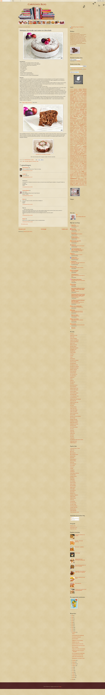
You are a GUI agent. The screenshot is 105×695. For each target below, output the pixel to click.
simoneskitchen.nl (74, 274)
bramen (82, 100)
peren (82, 152)
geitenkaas (76, 116)
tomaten (71, 174)
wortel (71, 183)
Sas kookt (72, 434)
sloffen (77, 166)
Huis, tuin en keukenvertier (76, 306)
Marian (23, 199)
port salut (77, 156)
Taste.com (72, 499)
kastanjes (82, 127)
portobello (81, 156)
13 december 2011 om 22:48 (27, 221)
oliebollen (71, 145)
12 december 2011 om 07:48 (27, 195)
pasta (76, 151)
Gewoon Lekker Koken (74, 389)
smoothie (85, 166)
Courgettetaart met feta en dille (77, 654)
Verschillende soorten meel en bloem (76, 439)
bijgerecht (74, 96)
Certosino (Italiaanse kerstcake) (77, 643)
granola (85, 119)
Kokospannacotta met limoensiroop (78, 645)
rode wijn (71, 161)
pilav (86, 153)
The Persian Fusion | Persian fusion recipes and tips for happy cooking (78, 295)
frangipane (85, 114)
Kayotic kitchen (73, 482)
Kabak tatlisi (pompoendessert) (77, 656)
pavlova (71, 152)
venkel (79, 178)
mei (73, 670)
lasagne (82, 135)
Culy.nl (71, 357)
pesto (74, 153)
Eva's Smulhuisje (73, 386)
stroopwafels (72, 171)
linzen (85, 137)
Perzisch (71, 153)
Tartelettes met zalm (75, 642)
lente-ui (80, 136)
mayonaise (85, 141)
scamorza (81, 164)
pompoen (85, 155)
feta (86, 112)
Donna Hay (72, 462)
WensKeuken (73, 261)
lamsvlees (75, 135)
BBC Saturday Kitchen (74, 454)
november (74, 660)
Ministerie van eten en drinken (75, 416)
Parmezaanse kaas (79, 149)
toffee (79, 173)
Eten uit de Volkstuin (73, 385)
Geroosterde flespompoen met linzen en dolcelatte (80, 566)
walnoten (77, 180)
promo (86, 156)
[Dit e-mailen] (38, 159)
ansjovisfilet (71, 93)
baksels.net (73, 244)
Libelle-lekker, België (73, 410)
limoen (78, 137)
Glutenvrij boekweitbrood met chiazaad (77, 245)
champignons (77, 103)
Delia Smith (72, 457)
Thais (73, 173)
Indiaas (71, 125)
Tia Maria (75, 173)
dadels (75, 109)
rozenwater (81, 162)
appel (75, 93)
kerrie (71, 128)
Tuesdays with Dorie (73, 507)
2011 (72, 630)
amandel (80, 90)
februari (73, 675)
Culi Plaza (72, 354)
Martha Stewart (72, 484)
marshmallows (75, 141)
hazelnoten (75, 124)
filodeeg (71, 113)
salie (71, 164)
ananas (81, 92)
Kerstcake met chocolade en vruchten (43, 154)
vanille (71, 177)
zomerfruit (76, 184)
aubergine (85, 93)
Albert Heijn (72, 336)
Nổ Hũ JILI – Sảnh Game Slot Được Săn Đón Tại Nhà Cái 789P (78, 263)
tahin (78, 172)
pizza (86, 154)
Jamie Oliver (72, 479)
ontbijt (80, 145)
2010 (72, 679)
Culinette (71, 355)
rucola (71, 163)
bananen (85, 94)
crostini (81, 108)
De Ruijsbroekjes (73, 363)
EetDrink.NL (72, 377)
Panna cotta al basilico (75, 258)
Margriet (24, 218)
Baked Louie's (72, 343)
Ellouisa (72, 253)
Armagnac (77, 93)
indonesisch (75, 125)
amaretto (75, 92)
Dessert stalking (73, 460)
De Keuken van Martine (74, 360)
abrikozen (85, 89)
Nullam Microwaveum (74, 422)
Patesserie (72, 430)
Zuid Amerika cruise (73, 527)
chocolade (26, 161)
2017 (72, 620)
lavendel (85, 135)
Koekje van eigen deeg (74, 402)
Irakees (78, 125)
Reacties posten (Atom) (28, 231)
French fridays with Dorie (74, 473)
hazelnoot (72, 124)
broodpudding (81, 101)
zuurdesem (77, 185)
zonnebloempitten (81, 184)
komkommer (84, 132)
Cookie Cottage (73, 352)
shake (80, 165)
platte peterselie (77, 155)
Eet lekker (73, 310)
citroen (81, 105)
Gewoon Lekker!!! (73, 391)
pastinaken (85, 151)
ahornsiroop (76, 90)
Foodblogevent (78, 113)
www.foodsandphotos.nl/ (76, 248)
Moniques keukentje (73, 419)
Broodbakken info (73, 349)
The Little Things (73, 504)
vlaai (76, 179)
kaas (74, 126)
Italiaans (81, 125)
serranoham (71, 165)
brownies (85, 101)
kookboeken (72, 133)
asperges (80, 93)
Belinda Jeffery (72, 456)
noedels (81, 144)
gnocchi (75, 117)
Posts (73, 517)
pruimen (75, 157)
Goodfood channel (73, 476)
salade (83, 163)
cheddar (80, 103)
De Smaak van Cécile (74, 364)
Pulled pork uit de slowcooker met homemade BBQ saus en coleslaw (77, 311)
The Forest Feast (73, 502)
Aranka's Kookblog (73, 338)
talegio (82, 172)
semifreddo (85, 164)
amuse (78, 92)
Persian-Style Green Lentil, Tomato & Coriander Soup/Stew (77, 297)
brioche (85, 100)
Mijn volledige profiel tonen (81, 216)
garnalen (82, 115)
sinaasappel (84, 165)
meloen (71, 142)
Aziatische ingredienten (74, 341)
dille (86, 109)
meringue (78, 142)
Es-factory (72, 383)
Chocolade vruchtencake (76, 637)
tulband (85, 174)
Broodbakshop (72, 350)
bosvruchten (76, 100)
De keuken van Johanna (74, 366)
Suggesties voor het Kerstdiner (77, 640)
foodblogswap (84, 113)
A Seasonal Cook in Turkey (75, 448)
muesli (82, 143)
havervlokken (84, 123)
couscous (80, 107)
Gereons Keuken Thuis (74, 388)
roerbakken (78, 161)
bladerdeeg (72, 98)
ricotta (73, 160)
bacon (78, 94)
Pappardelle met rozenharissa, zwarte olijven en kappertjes (80, 572)
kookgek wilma (74, 257)
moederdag (71, 143)
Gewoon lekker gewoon (74, 392)
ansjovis (85, 92)
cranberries (85, 107)
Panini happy (72, 488)
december (74, 632)
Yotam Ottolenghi (73, 510)
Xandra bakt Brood (73, 441)
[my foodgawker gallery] (78, 83)
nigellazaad (77, 144)
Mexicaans (82, 142)
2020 (72, 615)
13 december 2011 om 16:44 (27, 215)
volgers (86, 179)
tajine (80, 172)
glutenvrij (30, 161)
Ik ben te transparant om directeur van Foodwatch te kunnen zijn (77, 303)
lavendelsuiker (72, 136)
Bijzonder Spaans (73, 346)
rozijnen (85, 162)
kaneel (85, 126)
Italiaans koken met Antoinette (75, 399)
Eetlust (71, 378)
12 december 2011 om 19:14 (27, 204)
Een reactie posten (24, 224)
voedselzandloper (81, 179)
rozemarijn (72, 162)
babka (76, 94)
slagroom (71, 166)
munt (71, 144)
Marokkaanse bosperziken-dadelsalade (78, 324)
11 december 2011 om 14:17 (27, 177)
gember (80, 116)
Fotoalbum (73, 114)
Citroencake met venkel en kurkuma (77, 267)
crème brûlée (72, 108)
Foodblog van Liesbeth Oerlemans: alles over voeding (78, 301)
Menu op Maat (72, 414)
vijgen (85, 178)
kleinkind (71, 131)
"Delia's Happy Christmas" (27, 102)
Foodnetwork (72, 471)
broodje (77, 101)
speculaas (85, 167)
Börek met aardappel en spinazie (76, 254)
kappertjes (72, 127)
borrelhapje (72, 100)
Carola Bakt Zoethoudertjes (76, 279)
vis (74, 179)
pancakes (85, 147)
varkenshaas (77, 177)
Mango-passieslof (74, 271)
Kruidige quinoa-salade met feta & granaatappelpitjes (80, 590)
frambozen (77, 114)
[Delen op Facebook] (41, 159)
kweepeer (71, 135)
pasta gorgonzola (80, 151)
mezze (85, 142)
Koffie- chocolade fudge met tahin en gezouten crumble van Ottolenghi (77, 250)
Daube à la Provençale (75, 291)
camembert (85, 102)
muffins (85, 143)
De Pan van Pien (73, 361)
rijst (75, 160)
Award (74, 94)
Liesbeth (24, 174)
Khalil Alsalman (25, 167)
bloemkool (72, 99)
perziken (85, 152)
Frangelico (81, 114)
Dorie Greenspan (80, 110)
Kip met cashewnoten (75, 241)
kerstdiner (81, 128)
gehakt (71, 116)
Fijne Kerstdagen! (75, 638)
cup (86, 108)
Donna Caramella (73, 371)
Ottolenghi (85, 146)
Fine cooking (72, 465)
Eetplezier (72, 380)
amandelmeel (72, 91)
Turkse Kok (72, 438)
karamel (75, 127)
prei (83, 156)
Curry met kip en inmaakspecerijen (77, 307)
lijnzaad (75, 137)
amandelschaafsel (78, 91)
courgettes (77, 107)
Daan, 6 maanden (75, 647)
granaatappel (84, 118)
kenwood (85, 127)
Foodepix (71, 468)
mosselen (75, 143)
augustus (74, 665)
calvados (77, 102)
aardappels (76, 89)
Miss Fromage (72, 417)
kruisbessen (78, 134)
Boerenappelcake (78, 583)
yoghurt (77, 183)
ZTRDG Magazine (73, 442)
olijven (76, 145)
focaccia (74, 113)
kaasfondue (77, 126)
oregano (78, 146)
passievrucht (72, 151)
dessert (82, 109)
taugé (71, 173)
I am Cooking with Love (74, 396)
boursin (80, 100)
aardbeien (80, 89)
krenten (85, 133)
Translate (78, 60)
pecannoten (76, 152)
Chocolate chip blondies (75, 237)
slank (75, 166)
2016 (72, 622)
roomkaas (81, 161)
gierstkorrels (85, 116)
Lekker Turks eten (73, 408)
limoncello (82, 137)
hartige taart (73, 123)
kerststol (85, 128)
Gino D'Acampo (73, 474)
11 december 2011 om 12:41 (27, 170)
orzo (81, 146)
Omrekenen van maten (74, 424)
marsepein (71, 141)
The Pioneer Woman (73, 505)
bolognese (85, 99)
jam (83, 125)
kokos (71, 132)
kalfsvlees (81, 126)
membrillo (74, 142)
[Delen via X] (40, 159)
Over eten (72, 428)
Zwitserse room (84, 185)
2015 (72, 624)
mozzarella (79, 143)
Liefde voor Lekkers (73, 411)
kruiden (71, 134)
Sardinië (73, 164)
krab (83, 133)
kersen (74, 128)
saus (79, 164)
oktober (73, 662)
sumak (79, 171)
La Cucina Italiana (73, 406)
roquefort (85, 161)
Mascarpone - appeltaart (79, 546)
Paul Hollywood (73, 490)
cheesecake (84, 103)
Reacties (73, 519)
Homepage (43, 229)
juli (73, 667)
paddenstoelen (76, 147)
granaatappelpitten (80, 119)
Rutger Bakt (72, 431)
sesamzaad (76, 165)
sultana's (76, 171)
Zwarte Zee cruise (73, 528)
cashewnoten (72, 103)
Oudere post (65, 229)
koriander (80, 133)
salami (86, 163)
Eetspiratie (73, 327)
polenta (81, 155)
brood (74, 101)
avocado (71, 94)
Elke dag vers (72, 382)
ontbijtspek (85, 145)
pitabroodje (83, 154)
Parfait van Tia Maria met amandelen (78, 648)
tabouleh (75, 172)
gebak (85, 115)
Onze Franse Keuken (74, 427)
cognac (74, 107)
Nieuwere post (21, 229)
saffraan (80, 163)
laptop (79, 135)
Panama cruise (72, 525)
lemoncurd (76, 136)
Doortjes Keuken (74, 236)
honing (78, 124)
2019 (72, 617)
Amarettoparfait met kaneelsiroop (78, 635)
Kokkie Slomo (72, 403)
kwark (86, 134)
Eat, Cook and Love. (73, 374)
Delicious (78, 109)
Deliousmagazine (73, 459)
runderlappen (76, 163)
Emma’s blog (73, 266)
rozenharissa (76, 162)
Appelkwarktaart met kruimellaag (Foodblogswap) (80, 559)
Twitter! (73, 633)
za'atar (80, 183)
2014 (72, 625)
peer (79, 152)
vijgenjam (71, 179)
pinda (71, 154)
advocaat (71, 90)
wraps (74, 183)
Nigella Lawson (72, 487)
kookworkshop (76, 133)
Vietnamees (82, 178)
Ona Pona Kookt (73, 425)
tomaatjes (85, 173)
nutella (86, 144)
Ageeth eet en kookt (73, 335)
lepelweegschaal (84, 136)
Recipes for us (72, 493)
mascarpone (81, 141)
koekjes (82, 131)
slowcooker (81, 166)
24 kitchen (72, 333)
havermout (79, 123)
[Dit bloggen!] (39, 159)
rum (73, 163)
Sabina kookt (72, 433)
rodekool (74, 161)
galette (79, 115)
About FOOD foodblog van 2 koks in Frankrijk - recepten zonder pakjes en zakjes (78, 289)
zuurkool (80, 185)
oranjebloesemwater (73, 146)
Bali (82, 94)
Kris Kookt (72, 405)
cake (23, 161)
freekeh (71, 115)
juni (73, 668)
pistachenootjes (78, 154)
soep (78, 167)
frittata (74, 115)
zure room (73, 185)
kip (86, 129)
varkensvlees (85, 177)
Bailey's (81, 94)
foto (70, 114)
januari (73, 677)
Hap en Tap (73, 225)
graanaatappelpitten (73, 118)
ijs (86, 124)
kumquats (82, 134)
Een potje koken (73, 375)
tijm (77, 173)
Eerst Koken (73, 284)
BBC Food (72, 451)
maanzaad (72, 138)
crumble (84, 108)
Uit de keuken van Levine (76, 240)
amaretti (71, 92)
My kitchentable (73, 485)
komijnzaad (79, 132)
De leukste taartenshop (74, 368)
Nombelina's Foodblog (74, 420)
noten (37, 161)
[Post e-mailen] (36, 159)
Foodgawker (72, 470)
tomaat (82, 173)
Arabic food (72, 449)
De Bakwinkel (72, 358)
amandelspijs (84, 91)
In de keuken (73, 323)
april (73, 672)
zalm (83, 183)
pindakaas (73, 154)
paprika (80, 148)
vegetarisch (73, 178)
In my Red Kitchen (73, 397)
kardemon (78, 127)
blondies (76, 99)
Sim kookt (72, 436)
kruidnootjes (75, 134)
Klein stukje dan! (73, 400)
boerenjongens (80, 99)
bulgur (71, 102)
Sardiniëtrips (76, 164)
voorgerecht (72, 180)
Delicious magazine (73, 369)
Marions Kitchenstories (74, 413)
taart (83, 171)
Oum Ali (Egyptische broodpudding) (78, 653)
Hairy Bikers (72, 477)
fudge (77, 115)
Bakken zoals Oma (73, 344)
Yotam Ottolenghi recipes (74, 512)
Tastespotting (72, 501)
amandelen (85, 90)
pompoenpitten (72, 156)
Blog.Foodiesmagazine (74, 347)
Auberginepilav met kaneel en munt (78, 658)
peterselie (77, 153)
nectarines (73, 144)
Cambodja (81, 102)
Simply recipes (72, 496)
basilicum (71, 95)
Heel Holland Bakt (73, 394)
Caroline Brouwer (25, 190)
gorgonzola (85, 117)
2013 (72, 627)
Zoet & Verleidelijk (74, 270)
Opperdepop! (73, 285)
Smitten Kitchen (73, 498)
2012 (72, 629)
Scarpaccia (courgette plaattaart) (76, 233)
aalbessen (71, 89)
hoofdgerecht (82, 124)
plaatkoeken (72, 155)
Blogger (60, 686)
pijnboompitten (82, 153)
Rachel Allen (72, 491)
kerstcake (34, 161)
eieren (83, 112)
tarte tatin (85, 172)
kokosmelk (75, 132)
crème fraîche (77, 108)
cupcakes (72, 109)
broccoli (71, 101)
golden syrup (79, 117)
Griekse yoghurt (75, 120)
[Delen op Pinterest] (43, 159)
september (74, 663)
